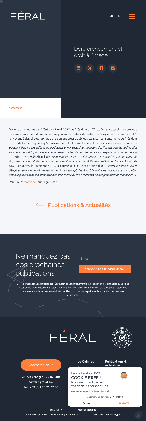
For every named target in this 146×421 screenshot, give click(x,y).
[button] (78, 68)
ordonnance (29, 182)
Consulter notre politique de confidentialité (90, 391)
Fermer (86, 403)
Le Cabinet (85, 361)
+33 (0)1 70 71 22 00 (44, 387)
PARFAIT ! (124, 403)
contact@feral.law (41, 382)
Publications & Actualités (116, 363)
